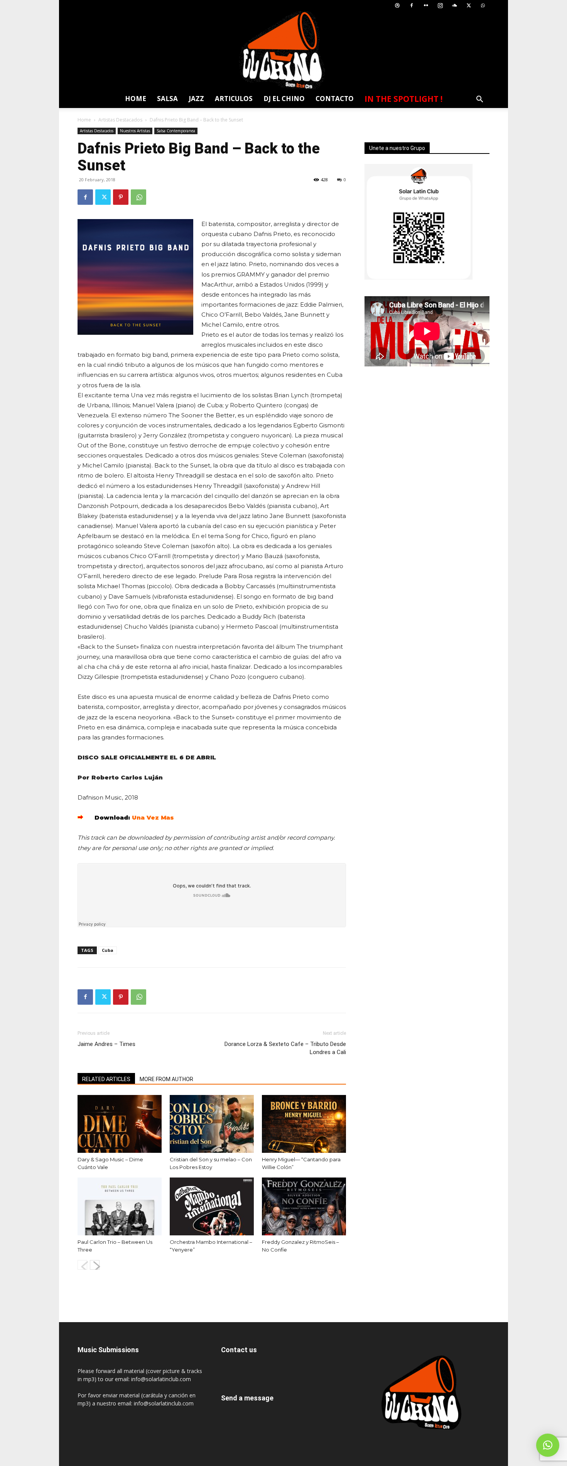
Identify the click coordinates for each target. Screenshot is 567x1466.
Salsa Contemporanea (176, 130)
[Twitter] (468, 5)
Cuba (107, 950)
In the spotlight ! (403, 98)
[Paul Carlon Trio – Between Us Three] (120, 1206)
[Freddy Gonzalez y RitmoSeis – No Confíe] (304, 1206)
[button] (479, 100)
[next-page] (95, 1265)
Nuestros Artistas (135, 130)
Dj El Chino (284, 98)
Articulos (234, 98)
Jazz (196, 98)
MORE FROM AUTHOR (166, 1079)
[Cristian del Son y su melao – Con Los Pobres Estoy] (212, 1124)
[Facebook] (411, 5)
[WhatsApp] (482, 5)
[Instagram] (440, 5)
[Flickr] (425, 5)
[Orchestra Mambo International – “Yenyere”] (212, 1206)
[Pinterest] (120, 197)
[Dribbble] (397, 5)
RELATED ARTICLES (106, 1079)
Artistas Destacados (120, 119)
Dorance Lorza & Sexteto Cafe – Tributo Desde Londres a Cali (285, 1048)
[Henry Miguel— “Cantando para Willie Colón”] (304, 1124)
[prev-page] (82, 1265)
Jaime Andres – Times (106, 1044)
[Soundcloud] (454, 5)
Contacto (335, 98)
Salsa (167, 98)
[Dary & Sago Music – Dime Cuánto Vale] (120, 1124)
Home (135, 98)
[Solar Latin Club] (283, 50)
